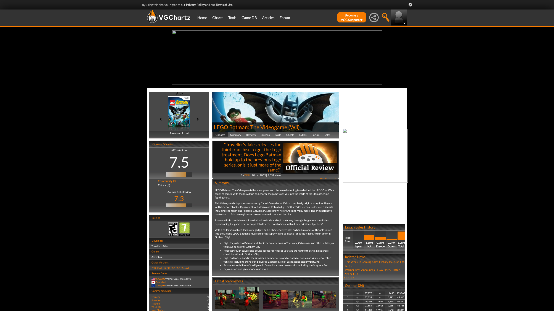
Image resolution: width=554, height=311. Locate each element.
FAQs (278, 134)
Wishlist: (156, 306)
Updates (220, 134)
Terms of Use (224, 4)
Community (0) (167, 181)
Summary (235, 134)
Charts (217, 17)
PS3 (153, 268)
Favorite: (156, 300)
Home (202, 17)
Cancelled (160, 282)
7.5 (179, 162)
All (187, 268)
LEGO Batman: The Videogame (250, 127)
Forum (285, 17)
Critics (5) (164, 185)
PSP (178, 268)
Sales (327, 134)
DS (164, 268)
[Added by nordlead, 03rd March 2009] (227, 299)
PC (168, 268)
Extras (302, 134)
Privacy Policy (195, 4)
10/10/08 (160, 285)
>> (353, 277)
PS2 (173, 268)
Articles (268, 17)
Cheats (290, 134)
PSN (183, 268)
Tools (232, 17)
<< (345, 277)
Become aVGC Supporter (351, 17)
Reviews (251, 134)
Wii (294, 127)
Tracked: (155, 303)
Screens (265, 134)
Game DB (249, 17)
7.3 (179, 198)
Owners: (155, 296)
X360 (159, 268)
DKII (247, 175)
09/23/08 (160, 278)
